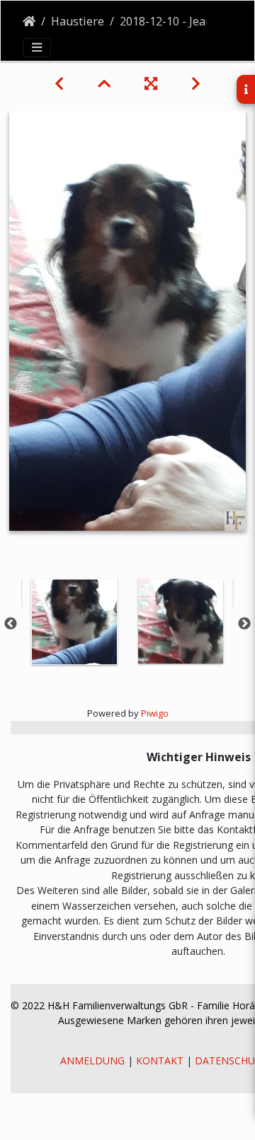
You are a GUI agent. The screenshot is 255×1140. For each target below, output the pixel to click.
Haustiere (77, 21)
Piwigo (155, 713)
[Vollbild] (151, 83)
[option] (74, 622)
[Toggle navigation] (37, 47)
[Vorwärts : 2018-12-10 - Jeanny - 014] (195, 83)
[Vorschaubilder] (104, 83)
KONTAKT (159, 1060)
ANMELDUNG (92, 1060)
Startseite (29, 21)
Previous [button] (11, 624)
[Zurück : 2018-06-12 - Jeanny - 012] (59, 83)
